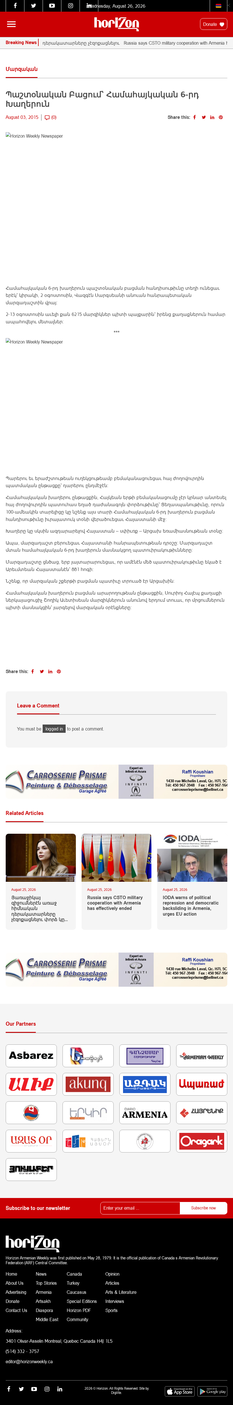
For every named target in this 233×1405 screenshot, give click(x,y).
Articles (112, 1283)
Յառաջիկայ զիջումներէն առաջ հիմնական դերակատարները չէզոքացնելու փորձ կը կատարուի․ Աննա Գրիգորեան (38, 908)
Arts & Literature (120, 1292)
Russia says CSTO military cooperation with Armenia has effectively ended (115, 903)
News (41, 1273)
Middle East (47, 1319)
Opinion (112, 1273)
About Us (15, 1283)
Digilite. (116, 1392)
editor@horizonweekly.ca (29, 1361)
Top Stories (46, 1283)
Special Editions (82, 1301)
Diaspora (44, 1310)
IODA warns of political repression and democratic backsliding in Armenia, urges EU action (191, 905)
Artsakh (43, 1301)
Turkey (73, 1283)
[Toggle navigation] (11, 24)
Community (77, 1319)
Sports (111, 1310)
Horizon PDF (79, 1310)
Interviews (114, 1301)
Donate (210, 24)
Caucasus (76, 1292)
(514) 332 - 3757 (22, 1351)
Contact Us (16, 1310)
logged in (54, 728)
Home (11, 1273)
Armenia (44, 1292)
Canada (74, 1273)
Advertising (16, 1292)
